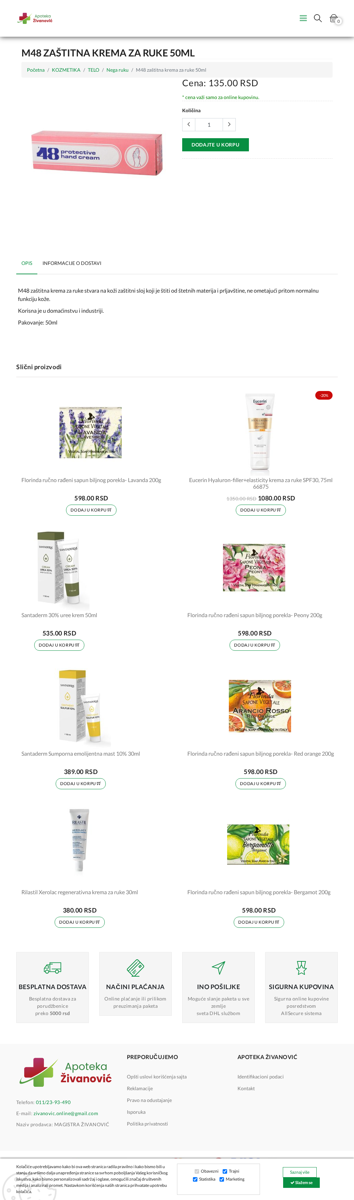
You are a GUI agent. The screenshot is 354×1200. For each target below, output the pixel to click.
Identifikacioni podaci (260, 1076)
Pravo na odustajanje (149, 1100)
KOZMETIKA (66, 70)
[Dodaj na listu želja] (151, 466)
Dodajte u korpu (216, 145)
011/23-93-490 (53, 1102)
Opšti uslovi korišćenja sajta (157, 1076)
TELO (93, 70)
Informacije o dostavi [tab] (72, 263)
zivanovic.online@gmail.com (66, 1113)
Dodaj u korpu (89, 510)
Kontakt (246, 1088)
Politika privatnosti (147, 1124)
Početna (36, 70)
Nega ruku (117, 70)
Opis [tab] (26, 263)
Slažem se (304, 1182)
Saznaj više (299, 1172)
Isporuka (136, 1112)
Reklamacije (140, 1088)
